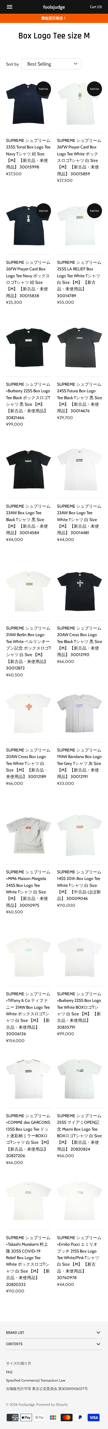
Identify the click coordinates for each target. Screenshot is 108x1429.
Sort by (12, 64)
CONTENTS (14, 1344)
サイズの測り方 (18, 1363)
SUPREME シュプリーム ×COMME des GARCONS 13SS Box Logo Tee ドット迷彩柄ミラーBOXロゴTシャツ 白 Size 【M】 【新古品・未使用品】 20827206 (28, 1135)
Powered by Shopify (52, 1404)
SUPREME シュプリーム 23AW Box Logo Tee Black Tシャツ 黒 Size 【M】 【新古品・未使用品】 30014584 (28, 519)
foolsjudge (27, 1404)
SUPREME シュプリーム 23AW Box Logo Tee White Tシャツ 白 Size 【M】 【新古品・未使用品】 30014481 (79, 519)
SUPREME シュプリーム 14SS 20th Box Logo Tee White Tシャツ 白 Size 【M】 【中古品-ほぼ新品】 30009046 (79, 885)
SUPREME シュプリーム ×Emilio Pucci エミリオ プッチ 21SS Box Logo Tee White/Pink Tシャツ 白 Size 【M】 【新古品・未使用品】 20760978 (79, 1257)
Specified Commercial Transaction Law (35, 1380)
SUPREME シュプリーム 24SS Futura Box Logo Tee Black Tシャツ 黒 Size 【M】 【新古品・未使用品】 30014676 (79, 398)
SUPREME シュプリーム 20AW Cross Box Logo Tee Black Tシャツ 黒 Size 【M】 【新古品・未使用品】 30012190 (79, 641)
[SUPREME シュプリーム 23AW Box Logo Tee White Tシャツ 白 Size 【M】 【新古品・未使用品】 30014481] (79, 469)
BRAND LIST (15, 1332)
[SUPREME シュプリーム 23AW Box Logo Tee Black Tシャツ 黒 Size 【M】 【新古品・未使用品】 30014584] (28, 469)
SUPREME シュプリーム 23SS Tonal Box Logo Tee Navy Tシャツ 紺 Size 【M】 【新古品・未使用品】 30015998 (28, 154)
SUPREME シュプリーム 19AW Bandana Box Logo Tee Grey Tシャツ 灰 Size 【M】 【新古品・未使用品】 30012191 (79, 763)
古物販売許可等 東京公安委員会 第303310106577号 (47, 1389)
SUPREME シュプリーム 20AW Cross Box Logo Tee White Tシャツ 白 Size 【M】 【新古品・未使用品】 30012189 (28, 763)
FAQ (9, 1372)
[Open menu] (9, 7)
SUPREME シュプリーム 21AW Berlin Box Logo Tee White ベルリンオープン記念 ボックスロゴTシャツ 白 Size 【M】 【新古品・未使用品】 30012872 (28, 648)
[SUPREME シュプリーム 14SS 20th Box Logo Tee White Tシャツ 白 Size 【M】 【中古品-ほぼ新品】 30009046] (79, 835)
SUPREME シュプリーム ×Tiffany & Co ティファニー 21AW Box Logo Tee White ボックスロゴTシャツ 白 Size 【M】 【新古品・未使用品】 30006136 (28, 1013)
